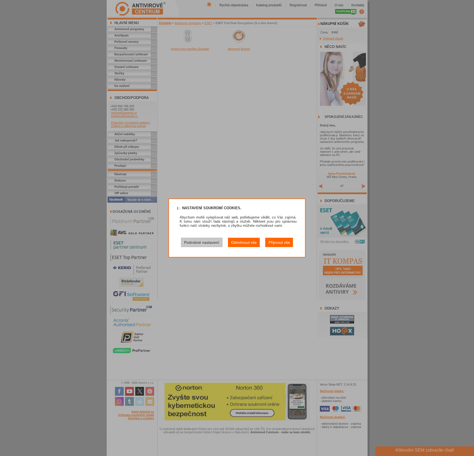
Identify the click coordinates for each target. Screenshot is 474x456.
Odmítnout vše (244, 242)
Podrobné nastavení (201, 242)
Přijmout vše (279, 242)
